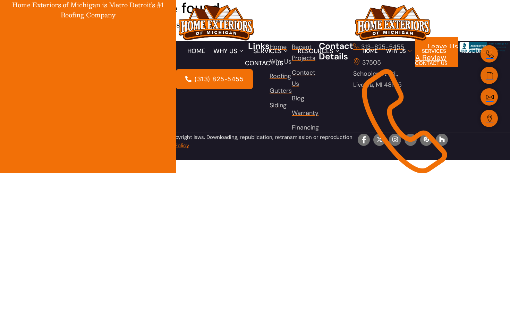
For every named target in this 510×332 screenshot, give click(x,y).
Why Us (225, 51)
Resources (315, 51)
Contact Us (264, 63)
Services (267, 51)
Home (196, 51)
